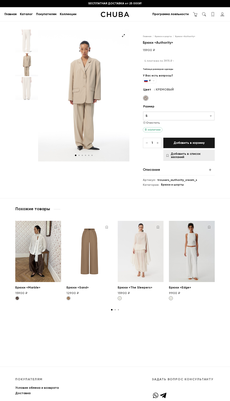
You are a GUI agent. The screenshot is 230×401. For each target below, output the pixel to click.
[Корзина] (195, 14)
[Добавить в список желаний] (55, 227)
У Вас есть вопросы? (158, 75)
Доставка (23, 393)
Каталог (26, 14)
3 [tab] (82, 155)
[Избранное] (213, 14)
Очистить (153, 122)
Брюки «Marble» (27, 287)
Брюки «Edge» (180, 287)
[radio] (145, 98)
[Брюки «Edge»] (192, 251)
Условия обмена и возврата (37, 387)
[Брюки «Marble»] (38, 251)
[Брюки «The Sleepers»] (141, 251)
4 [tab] (85, 155)
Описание (151, 170)
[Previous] (14, 252)
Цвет (147, 89)
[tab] (179, 170)
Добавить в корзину (189, 143)
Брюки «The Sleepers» (135, 287)
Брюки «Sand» (77, 287)
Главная (10, 14)
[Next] (215, 252)
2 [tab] (79, 155)
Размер (148, 106)
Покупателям (46, 14)
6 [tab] (92, 155)
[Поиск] (204, 14)
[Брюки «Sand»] (89, 251)
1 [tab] (75, 155)
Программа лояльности (170, 14)
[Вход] (222, 14)
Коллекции (68, 14)
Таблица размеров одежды (158, 69)
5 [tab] (88, 155)
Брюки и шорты (163, 36)
